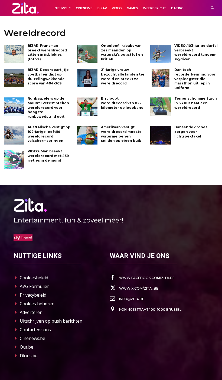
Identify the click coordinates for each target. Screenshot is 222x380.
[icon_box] (142, 277)
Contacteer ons (35, 330)
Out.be (26, 347)
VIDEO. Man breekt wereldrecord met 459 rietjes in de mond (48, 155)
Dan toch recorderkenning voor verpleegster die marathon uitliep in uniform (195, 79)
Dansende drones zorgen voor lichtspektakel (190, 131)
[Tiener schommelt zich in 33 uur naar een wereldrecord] (160, 106)
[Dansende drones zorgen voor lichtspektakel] (160, 135)
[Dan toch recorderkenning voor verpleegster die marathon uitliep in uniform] (160, 78)
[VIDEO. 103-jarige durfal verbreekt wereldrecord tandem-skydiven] (160, 54)
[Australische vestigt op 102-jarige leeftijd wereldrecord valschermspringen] (14, 135)
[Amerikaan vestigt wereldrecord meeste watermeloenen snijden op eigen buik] (87, 135)
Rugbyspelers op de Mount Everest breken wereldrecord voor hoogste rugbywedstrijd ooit (48, 107)
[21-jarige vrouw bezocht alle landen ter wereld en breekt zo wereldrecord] (87, 78)
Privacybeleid (33, 295)
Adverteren (31, 312)
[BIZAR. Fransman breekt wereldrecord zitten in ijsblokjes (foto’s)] (14, 54)
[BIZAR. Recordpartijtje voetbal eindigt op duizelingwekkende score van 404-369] (14, 78)
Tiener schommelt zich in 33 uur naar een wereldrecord (195, 103)
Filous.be (29, 356)
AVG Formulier (34, 286)
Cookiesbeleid (34, 278)
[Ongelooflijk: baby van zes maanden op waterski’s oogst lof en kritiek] (87, 54)
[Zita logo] (25, 8)
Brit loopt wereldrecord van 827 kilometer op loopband (122, 103)
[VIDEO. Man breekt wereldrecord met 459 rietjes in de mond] (14, 159)
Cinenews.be (32, 338)
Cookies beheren (37, 304)
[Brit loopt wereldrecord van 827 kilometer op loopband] (87, 106)
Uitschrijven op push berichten (51, 321)
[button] (212, 8)
